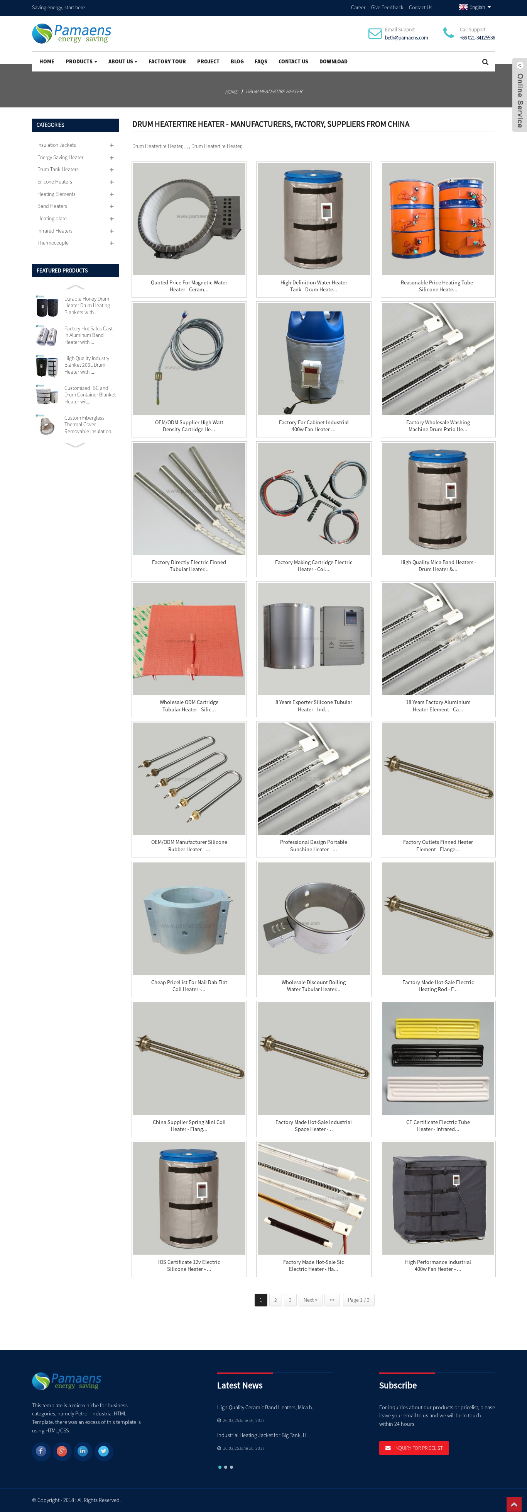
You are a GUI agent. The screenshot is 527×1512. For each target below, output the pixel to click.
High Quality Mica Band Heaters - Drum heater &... (438, 566)
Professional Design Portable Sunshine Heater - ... (313, 845)
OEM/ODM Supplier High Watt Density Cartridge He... (189, 426)
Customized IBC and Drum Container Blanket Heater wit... (90, 395)
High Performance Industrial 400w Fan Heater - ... (438, 1265)
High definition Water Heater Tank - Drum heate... (313, 286)
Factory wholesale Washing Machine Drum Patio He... (438, 426)
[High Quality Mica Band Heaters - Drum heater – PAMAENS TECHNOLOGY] (438, 499)
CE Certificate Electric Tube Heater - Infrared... (438, 1126)
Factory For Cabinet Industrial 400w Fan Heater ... (314, 426)
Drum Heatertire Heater (274, 91)
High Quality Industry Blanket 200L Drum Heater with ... (86, 365)
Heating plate (52, 218)
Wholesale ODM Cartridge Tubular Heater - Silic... (189, 706)
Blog (237, 61)
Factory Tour (167, 61)
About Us (120, 61)
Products (79, 61)
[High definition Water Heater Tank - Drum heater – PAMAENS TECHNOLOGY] (314, 219)
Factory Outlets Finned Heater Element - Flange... (438, 845)
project (208, 61)
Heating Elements (56, 193)
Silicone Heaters (54, 181)
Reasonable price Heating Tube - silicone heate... (438, 286)
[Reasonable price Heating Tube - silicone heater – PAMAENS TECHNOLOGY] (438, 219)
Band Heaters (52, 205)
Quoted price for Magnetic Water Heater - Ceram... (189, 286)
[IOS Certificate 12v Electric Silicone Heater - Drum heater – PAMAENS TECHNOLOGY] (189, 1198)
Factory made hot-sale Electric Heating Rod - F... (438, 986)
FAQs (261, 61)
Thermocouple (53, 242)
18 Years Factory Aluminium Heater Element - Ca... (438, 706)
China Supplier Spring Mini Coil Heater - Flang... (189, 1126)
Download (333, 61)
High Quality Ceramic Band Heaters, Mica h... (266, 1407)
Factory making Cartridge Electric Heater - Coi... (314, 566)
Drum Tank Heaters (58, 169)
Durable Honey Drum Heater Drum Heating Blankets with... (87, 306)
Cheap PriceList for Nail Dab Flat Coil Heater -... (189, 986)
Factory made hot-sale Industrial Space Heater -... (313, 1126)
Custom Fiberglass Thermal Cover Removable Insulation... (89, 425)
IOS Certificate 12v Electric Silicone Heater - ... (189, 1265)
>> (332, 1299)
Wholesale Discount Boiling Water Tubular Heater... (314, 986)
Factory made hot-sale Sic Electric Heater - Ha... (313, 1265)
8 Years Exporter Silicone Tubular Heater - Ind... (313, 706)
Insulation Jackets (56, 144)
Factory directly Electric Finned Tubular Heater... (189, 566)
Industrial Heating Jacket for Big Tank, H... (263, 1435)
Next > (311, 1299)
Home (46, 61)
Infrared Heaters (55, 230)
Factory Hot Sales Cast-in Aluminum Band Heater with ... (89, 335)
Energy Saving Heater (60, 157)
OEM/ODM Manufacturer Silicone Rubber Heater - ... (189, 845)
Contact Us (420, 7)
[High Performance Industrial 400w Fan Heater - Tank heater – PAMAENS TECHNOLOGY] (438, 1198)
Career (358, 7)
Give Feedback (387, 7)
